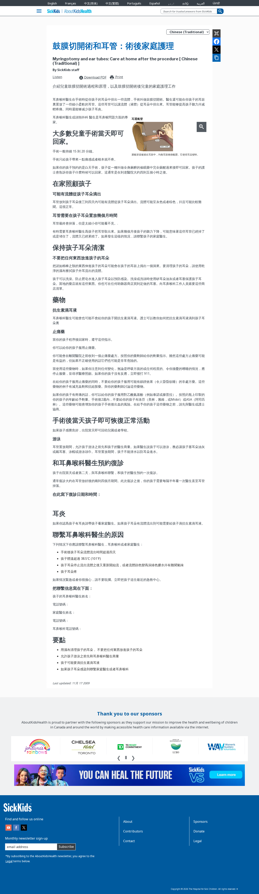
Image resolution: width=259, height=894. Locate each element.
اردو (171, 3)
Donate (199, 831)
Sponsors (200, 821)
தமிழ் (186, 3)
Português (134, 3)
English (52, 3)
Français (70, 3)
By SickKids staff (66, 70)
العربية (201, 3)
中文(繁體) (112, 3)
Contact (129, 841)
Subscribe (66, 846)
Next (133, 757)
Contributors (133, 831)
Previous (118, 757)
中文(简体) (91, 3)
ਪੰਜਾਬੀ (216, 3)
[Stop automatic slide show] (125, 757)
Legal (9, 861)
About (127, 821)
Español (154, 3)
